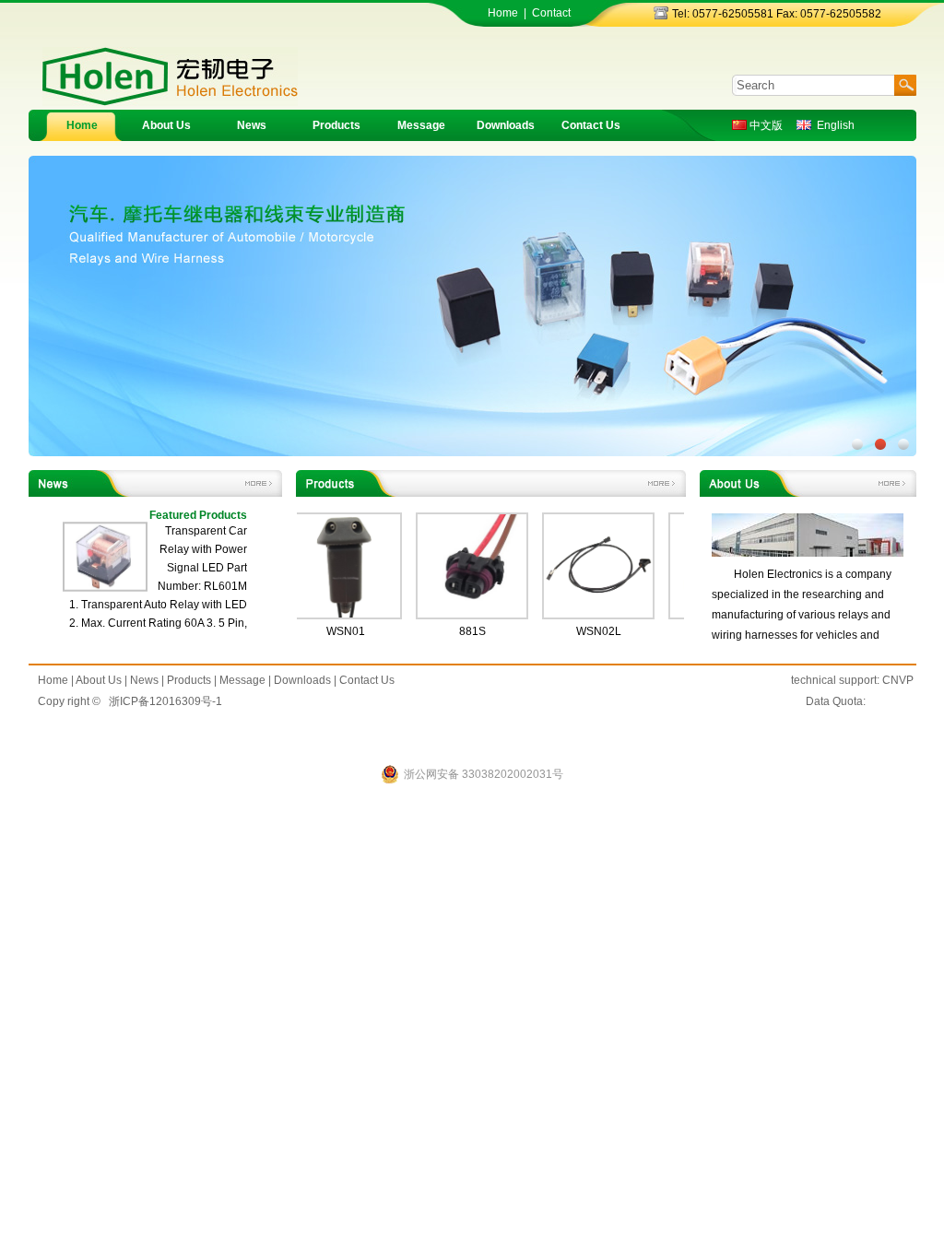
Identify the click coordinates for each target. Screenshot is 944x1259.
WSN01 (327, 631)
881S (454, 631)
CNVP (898, 680)
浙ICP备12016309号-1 (165, 701)
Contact (551, 12)
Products (336, 125)
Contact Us (590, 125)
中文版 (765, 125)
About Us (166, 125)
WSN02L (580, 631)
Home (503, 12)
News (251, 125)
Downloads (506, 125)
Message (421, 125)
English (833, 125)
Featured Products (198, 515)
